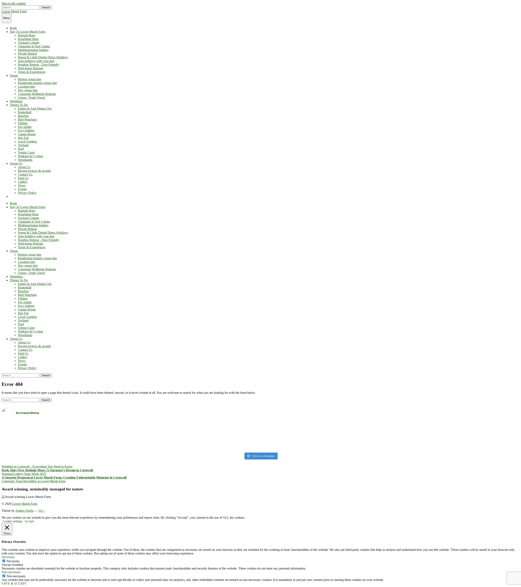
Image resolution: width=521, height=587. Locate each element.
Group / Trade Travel (31, 97)
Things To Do (19, 105)
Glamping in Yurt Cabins (34, 46)
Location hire (26, 86)
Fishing (22, 123)
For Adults (25, 127)
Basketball (24, 112)
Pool (21, 149)
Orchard (23, 145)
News (21, 185)
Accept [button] (29, 521)
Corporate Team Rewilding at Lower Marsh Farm (34, 481)
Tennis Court (26, 152)
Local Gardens (27, 141)
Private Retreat (27, 53)
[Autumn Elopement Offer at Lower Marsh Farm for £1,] (130, 436)
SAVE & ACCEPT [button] (14, 583)
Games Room (27, 134)
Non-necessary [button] (11, 572)
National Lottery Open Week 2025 (24, 474)
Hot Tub (23, 138)
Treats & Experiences (31, 72)
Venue (14, 75)
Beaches (23, 116)
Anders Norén (24, 510)
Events (22, 189)
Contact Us (25, 174)
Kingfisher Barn (28, 39)
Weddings (16, 101)
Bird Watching (27, 119)
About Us (16, 163)
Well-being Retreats (30, 68)
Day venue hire (28, 90)
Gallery (22, 181)
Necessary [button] (8, 557)
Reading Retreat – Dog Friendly (38, 64)
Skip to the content (14, 3)
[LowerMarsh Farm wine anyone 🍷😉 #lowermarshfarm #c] (390, 425)
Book (13, 28)
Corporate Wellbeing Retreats (37, 94)
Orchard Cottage (28, 42)
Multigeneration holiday (33, 50)
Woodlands (25, 159)
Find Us (23, 178)
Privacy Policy (27, 192)
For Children (26, 130)
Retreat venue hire (29, 79)
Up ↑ (41, 510)
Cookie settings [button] (12, 521)
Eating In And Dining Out (34, 108)
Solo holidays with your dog (36, 61)
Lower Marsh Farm (14, 11)
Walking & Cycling (30, 156)
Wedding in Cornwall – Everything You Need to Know (37, 466)
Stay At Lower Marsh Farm (27, 31)
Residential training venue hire (37, 83)
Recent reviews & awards (34, 170)
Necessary (13, 561)
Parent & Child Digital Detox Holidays (43, 57)
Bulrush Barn (26, 35)
